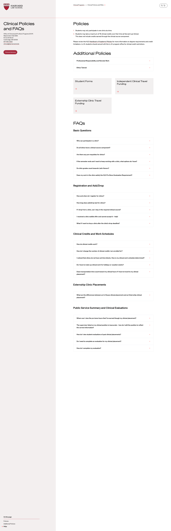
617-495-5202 (8, 42)
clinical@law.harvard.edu (11, 44)
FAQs (5, 526)
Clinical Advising (10, 52)
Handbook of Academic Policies (101, 42)
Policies (6, 521)
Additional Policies (9, 524)
